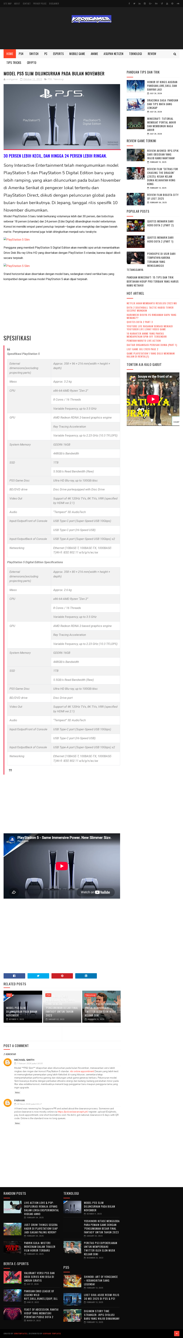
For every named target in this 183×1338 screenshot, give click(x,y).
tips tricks (13, 63)
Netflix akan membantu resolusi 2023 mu (152, 303)
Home (9, 54)
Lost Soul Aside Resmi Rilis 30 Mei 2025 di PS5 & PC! (101, 1296)
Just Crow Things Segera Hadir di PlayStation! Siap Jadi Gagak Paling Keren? (41, 1228)
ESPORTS (58, 54)
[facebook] (129, 3)
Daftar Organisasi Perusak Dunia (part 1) (152, 345)
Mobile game (77, 54)
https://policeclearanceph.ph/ (73, 1111)
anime (94, 54)
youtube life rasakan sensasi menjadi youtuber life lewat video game (150, 327)
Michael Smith (24, 1060)
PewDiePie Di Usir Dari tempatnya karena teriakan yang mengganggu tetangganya (151, 262)
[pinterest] (172, 3)
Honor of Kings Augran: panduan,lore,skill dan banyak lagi (162, 85)
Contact (27, 3)
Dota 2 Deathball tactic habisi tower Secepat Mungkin (150, 309)
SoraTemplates (20, 1333)
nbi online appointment (82, 1071)
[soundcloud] (177, 3)
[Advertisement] (91, 36)
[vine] (162, 3)
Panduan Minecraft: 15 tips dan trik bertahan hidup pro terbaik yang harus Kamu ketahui (153, 281)
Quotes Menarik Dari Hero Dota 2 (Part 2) (160, 223)
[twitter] (134, 3)
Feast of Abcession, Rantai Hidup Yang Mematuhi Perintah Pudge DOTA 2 (41, 1313)
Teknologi (135, 54)
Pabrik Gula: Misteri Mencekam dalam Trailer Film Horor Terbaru (39, 1246)
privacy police (39, 3)
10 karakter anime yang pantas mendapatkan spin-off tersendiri (147, 335)
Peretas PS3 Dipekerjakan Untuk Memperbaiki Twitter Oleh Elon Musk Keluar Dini (101, 1009)
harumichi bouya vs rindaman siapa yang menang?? (151, 316)
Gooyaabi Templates (52, 1333)
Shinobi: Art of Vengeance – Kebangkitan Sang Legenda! (101, 1280)
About (17, 3)
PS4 (48, 995)
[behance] (156, 3)
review (152, 54)
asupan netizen (113, 54)
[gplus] (150, 3)
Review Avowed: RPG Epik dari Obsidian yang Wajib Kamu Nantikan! (163, 154)
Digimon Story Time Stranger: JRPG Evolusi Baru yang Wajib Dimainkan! (101, 1314)
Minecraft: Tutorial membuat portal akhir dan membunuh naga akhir (161, 124)
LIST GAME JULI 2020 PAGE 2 (142, 349)
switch (34, 54)
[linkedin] (139, 3)
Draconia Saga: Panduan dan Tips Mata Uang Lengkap (162, 104)
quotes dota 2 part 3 (140, 322)
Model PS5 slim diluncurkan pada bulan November (21, 1011)
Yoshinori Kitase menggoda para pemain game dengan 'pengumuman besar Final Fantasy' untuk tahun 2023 (62, 1006)
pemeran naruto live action (144, 340)
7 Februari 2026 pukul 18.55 (30, 1063)
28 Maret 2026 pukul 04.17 (29, 1104)
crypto (31, 63)
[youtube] (167, 3)
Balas (17, 1092)
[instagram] (145, 3)
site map (7, 3)
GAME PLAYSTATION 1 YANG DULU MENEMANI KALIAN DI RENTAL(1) (151, 354)
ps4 (21, 54)
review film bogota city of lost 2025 (163, 196)
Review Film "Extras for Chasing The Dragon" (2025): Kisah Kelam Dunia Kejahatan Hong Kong (162, 176)
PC (45, 54)
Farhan (19, 1100)
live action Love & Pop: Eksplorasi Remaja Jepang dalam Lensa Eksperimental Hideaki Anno (41, 1208)
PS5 (50, 79)
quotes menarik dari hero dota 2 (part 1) (160, 239)
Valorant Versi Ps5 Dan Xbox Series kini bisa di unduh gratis (39, 1276)
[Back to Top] (176, 1333)
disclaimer (54, 3)
